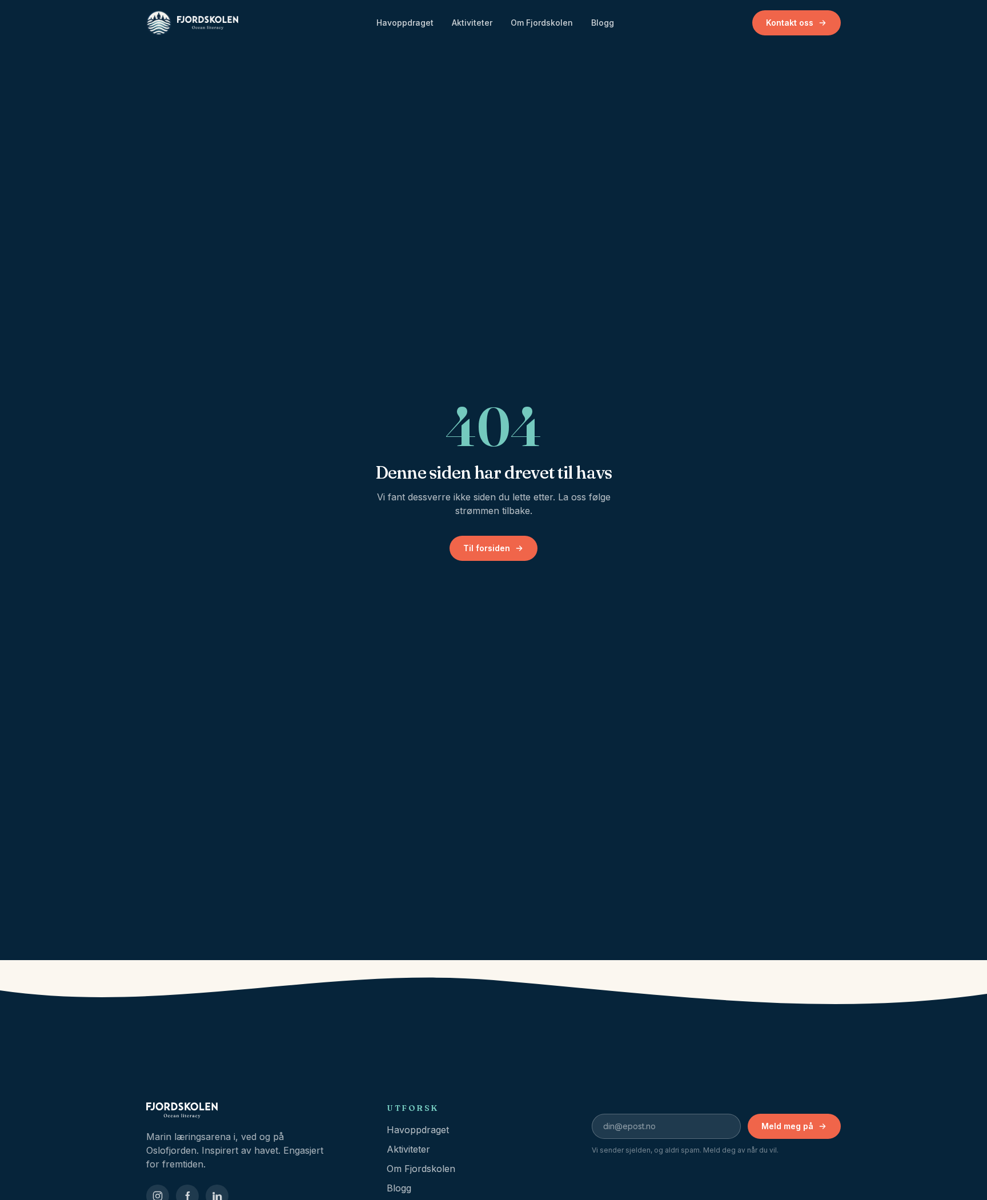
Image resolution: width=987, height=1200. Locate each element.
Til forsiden (486, 548)
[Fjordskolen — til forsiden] (192, 22)
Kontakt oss (789, 22)
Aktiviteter (472, 22)
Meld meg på (787, 1126)
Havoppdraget (405, 22)
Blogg (602, 22)
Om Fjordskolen (542, 22)
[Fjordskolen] (252, 1110)
